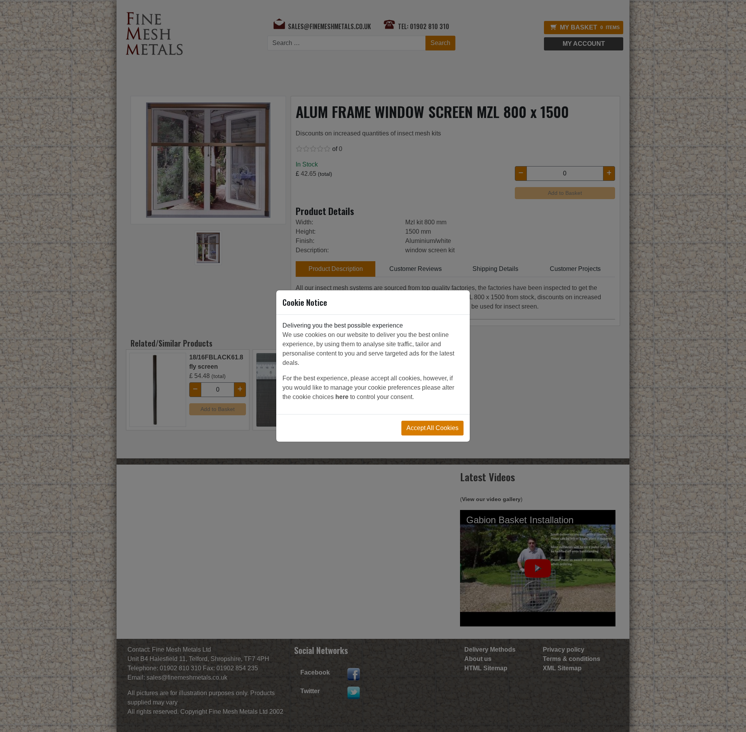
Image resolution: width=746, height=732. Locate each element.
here (342, 397)
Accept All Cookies (432, 428)
